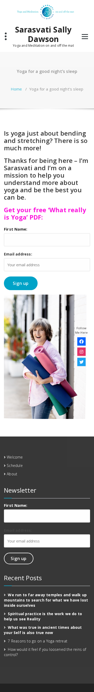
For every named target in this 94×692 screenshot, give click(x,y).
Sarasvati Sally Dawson (43, 34)
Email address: (18, 254)
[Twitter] (81, 362)
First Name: (15, 229)
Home (16, 89)
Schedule (15, 465)
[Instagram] (81, 351)
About (12, 473)
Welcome (15, 457)
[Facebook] (81, 341)
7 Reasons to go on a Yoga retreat (37, 640)
